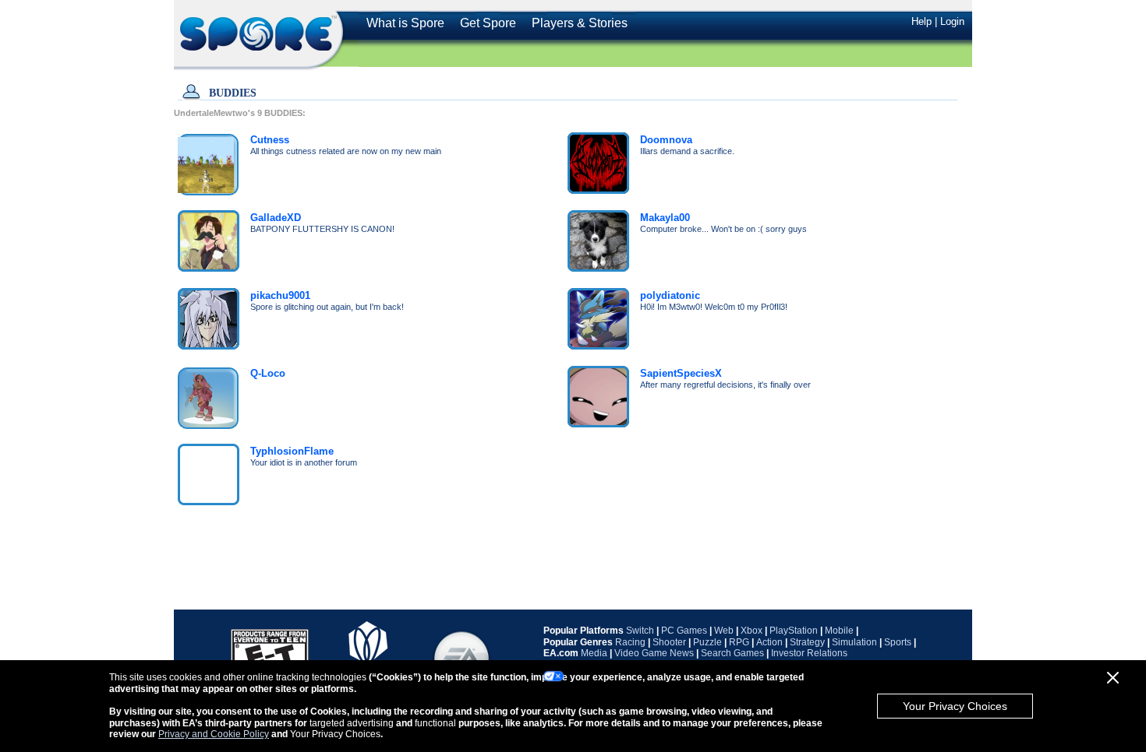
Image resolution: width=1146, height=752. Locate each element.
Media (594, 653)
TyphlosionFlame (292, 451)
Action (769, 642)
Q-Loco (267, 373)
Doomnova (666, 140)
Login (952, 21)
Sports (897, 642)
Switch (640, 630)
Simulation (854, 642)
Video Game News (654, 653)
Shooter (669, 642)
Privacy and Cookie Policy (213, 734)
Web (724, 630)
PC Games (684, 630)
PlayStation (793, 630)
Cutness (269, 140)
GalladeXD (275, 217)
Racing (630, 642)
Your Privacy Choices (955, 706)
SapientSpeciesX (681, 373)
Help (921, 21)
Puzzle (707, 642)
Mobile (839, 630)
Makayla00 (665, 217)
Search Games (732, 653)
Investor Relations (809, 653)
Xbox (751, 630)
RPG (739, 642)
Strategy (807, 642)
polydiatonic (670, 295)
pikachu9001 (280, 295)
